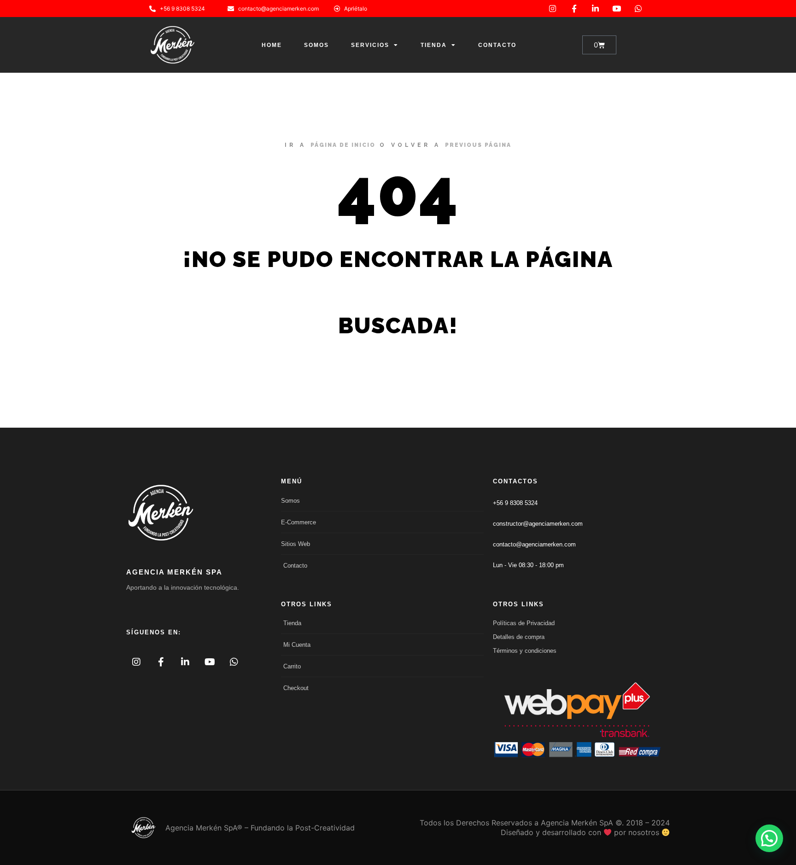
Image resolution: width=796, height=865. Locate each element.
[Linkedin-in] (595, 8)
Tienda (434, 45)
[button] (769, 838)
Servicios (370, 45)
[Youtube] (616, 8)
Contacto (497, 45)
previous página (478, 145)
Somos (316, 45)
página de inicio (342, 145)
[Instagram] (552, 8)
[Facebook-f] (573, 8)
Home (272, 45)
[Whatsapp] (638, 8)
